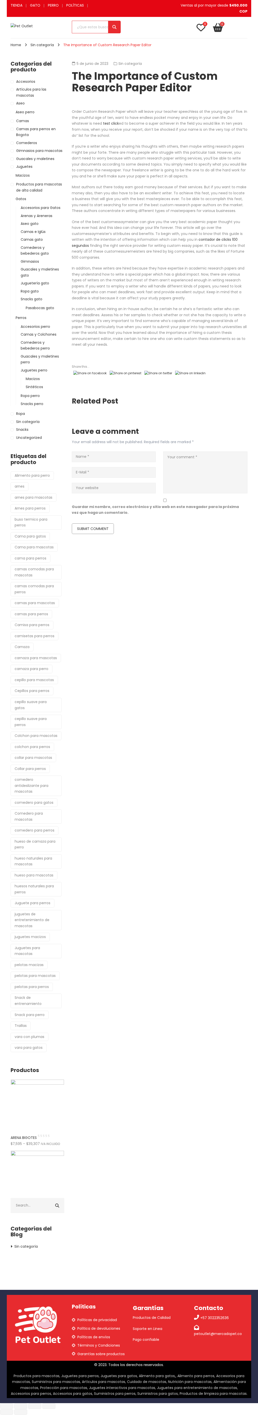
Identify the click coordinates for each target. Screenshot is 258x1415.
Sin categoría (42, 44)
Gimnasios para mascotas (39, 150)
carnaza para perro (31, 668)
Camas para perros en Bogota (36, 132)
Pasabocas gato (40, 307)
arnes (19, 486)
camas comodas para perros (34, 589)
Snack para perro (30, 1014)
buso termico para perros (31, 522)
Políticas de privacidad (97, 1319)
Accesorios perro (35, 326)
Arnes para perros (30, 508)
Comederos (26, 142)
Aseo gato (30, 223)
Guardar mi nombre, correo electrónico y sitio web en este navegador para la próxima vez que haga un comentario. (155, 509)
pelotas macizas (29, 964)
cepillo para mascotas (34, 679)
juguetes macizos (30, 936)
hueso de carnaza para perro (35, 844)
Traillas (21, 1025)
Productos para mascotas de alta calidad (39, 187)
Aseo (20, 103)
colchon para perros (32, 746)
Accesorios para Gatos (40, 207)
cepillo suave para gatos (31, 704)
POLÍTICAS (75, 5)
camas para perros (31, 614)
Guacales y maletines (35, 158)
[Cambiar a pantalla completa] (20, 1406)
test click (111, 123)
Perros (21, 317)
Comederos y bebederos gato (35, 250)
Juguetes (24, 166)
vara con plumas (29, 1036)
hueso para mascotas (34, 875)
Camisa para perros (32, 624)
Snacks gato (31, 299)
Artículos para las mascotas (31, 92)
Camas (22, 120)
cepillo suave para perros (31, 721)
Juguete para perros (32, 902)
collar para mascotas (33, 757)
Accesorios (25, 81)
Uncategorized (29, 437)
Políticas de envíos (93, 1337)
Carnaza (22, 646)
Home (16, 44)
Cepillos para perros (32, 690)
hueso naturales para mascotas (33, 861)
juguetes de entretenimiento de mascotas (32, 920)
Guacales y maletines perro (40, 359)
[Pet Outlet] (22, 26)
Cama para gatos (30, 536)
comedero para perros (34, 830)
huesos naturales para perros (34, 889)
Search (114, 27)
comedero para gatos (34, 802)
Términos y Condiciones (98, 1345)
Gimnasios (30, 261)
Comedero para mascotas (29, 816)
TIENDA (16, 5)
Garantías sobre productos (101, 1353)
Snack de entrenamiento (28, 1000)
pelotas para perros (32, 986)
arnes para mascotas (33, 497)
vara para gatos (29, 1047)
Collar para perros (30, 768)
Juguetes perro (34, 370)
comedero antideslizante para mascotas (31, 785)
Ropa (20, 413)
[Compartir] (34, 1406)
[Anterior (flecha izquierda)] (6, 1412)
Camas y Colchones (38, 334)
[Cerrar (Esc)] (48, 1406)
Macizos (23, 175)
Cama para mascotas (34, 547)
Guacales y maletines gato (40, 272)
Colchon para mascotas (36, 735)
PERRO (53, 5)
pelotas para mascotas (35, 975)
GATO (35, 5)
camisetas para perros (34, 635)
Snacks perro (32, 403)
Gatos (21, 198)
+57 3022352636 (214, 1317)
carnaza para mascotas (36, 657)
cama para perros (30, 558)
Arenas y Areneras (36, 215)
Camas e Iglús (33, 231)
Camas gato (32, 239)
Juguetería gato (35, 283)
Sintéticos (34, 386)
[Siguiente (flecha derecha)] (20, 1412)
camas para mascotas (35, 602)
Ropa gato (30, 291)
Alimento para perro (32, 475)
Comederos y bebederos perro (35, 345)
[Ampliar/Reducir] (6, 1406)
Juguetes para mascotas (27, 950)
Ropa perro (30, 395)
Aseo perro (25, 112)
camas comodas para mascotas (34, 572)
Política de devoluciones (98, 1328)
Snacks (22, 429)
